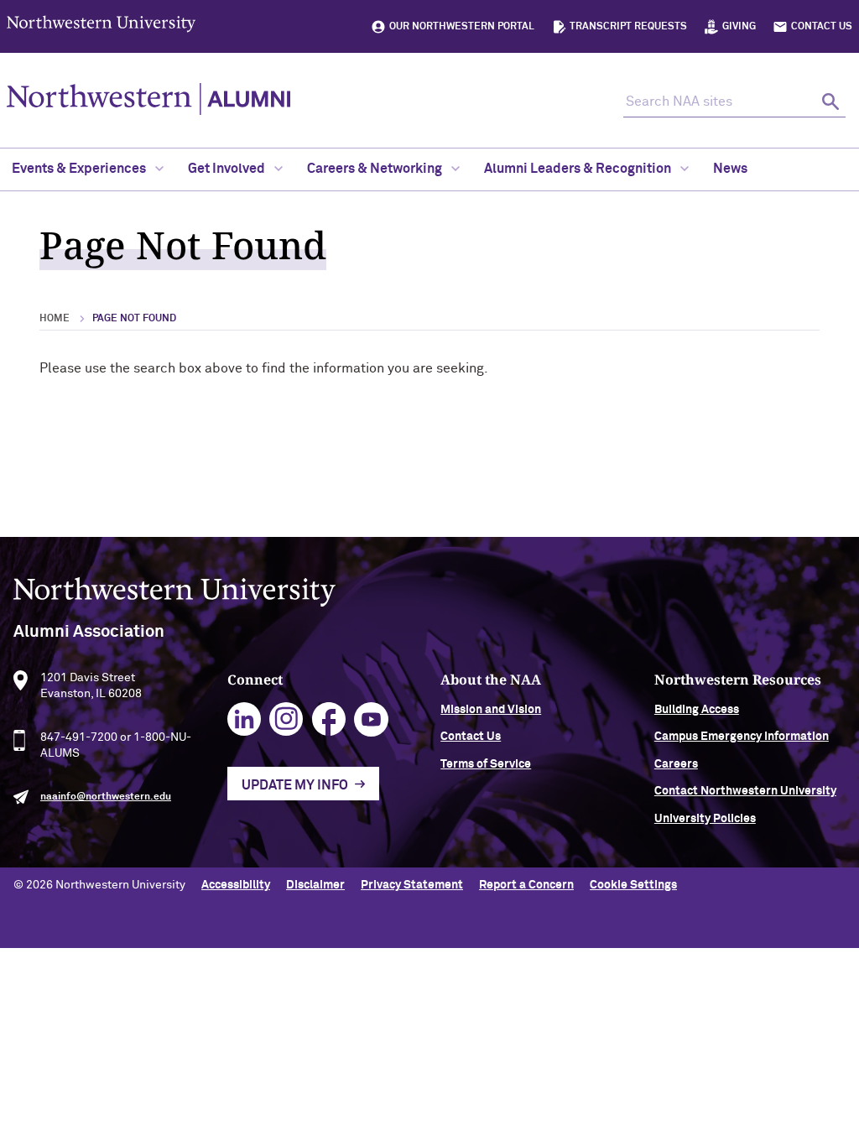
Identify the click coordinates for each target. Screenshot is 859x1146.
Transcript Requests (628, 27)
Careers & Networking (376, 168)
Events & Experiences (80, 168)
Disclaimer (315, 885)
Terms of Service (485, 764)
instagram (286, 719)
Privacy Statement (412, 885)
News (730, 168)
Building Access (696, 710)
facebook (329, 719)
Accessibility (235, 885)
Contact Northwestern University (745, 791)
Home (54, 319)
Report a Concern (526, 885)
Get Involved (228, 168)
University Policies (705, 819)
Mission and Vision (490, 710)
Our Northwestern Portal (461, 27)
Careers (676, 764)
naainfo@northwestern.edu (105, 797)
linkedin (244, 719)
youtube (371, 719)
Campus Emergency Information (741, 736)
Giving (739, 27)
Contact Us (821, 27)
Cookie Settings (633, 885)
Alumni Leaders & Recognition (579, 168)
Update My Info (295, 785)
